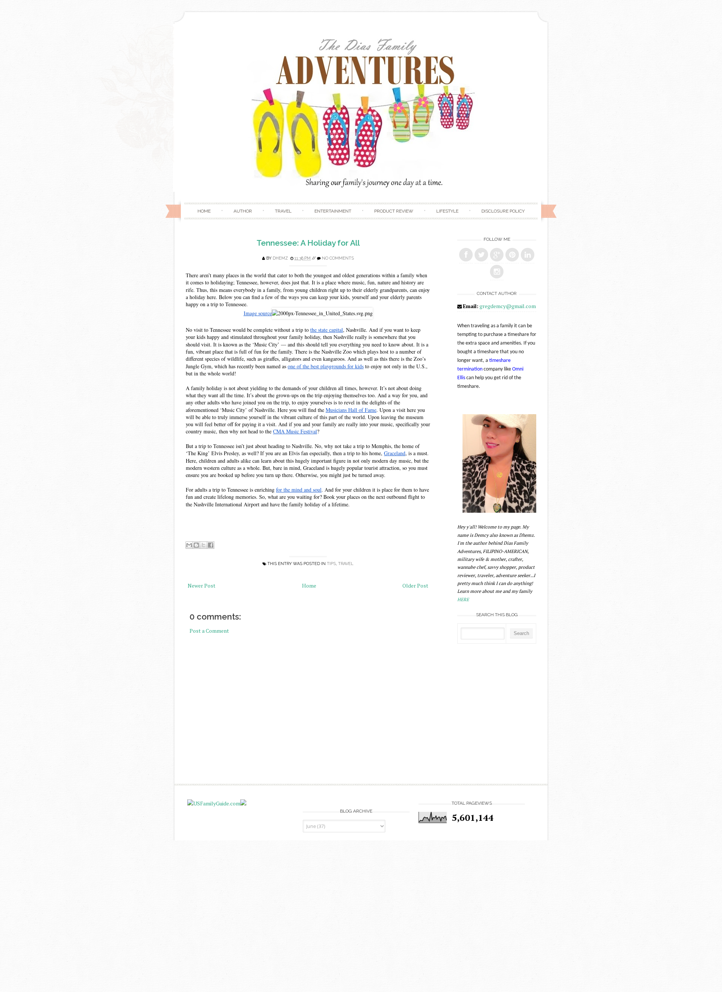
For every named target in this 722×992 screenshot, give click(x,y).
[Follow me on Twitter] (481, 254)
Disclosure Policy (503, 211)
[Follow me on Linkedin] (527, 254)
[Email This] (189, 545)
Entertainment (332, 211)
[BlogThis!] (196, 545)
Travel (283, 211)
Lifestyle (447, 211)
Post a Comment (209, 630)
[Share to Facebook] (210, 545)
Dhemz (280, 258)
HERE (463, 599)
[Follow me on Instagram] (497, 271)
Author (243, 211)
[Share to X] (203, 545)
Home (204, 211)
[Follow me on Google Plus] (497, 254)
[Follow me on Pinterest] (512, 254)
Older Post (415, 585)
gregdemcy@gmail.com (507, 306)
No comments (338, 258)
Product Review (393, 211)
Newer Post (201, 585)
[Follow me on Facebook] (466, 254)
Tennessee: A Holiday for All (308, 243)
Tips (331, 563)
